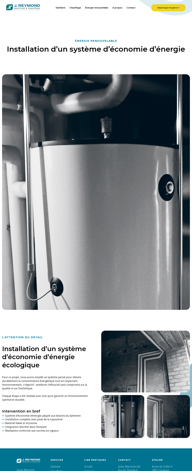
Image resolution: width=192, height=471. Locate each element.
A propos (117, 8)
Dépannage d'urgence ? (168, 8)
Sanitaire (60, 8)
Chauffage (75, 8)
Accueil (88, 466)
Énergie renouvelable (96, 8)
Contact (131, 8)
